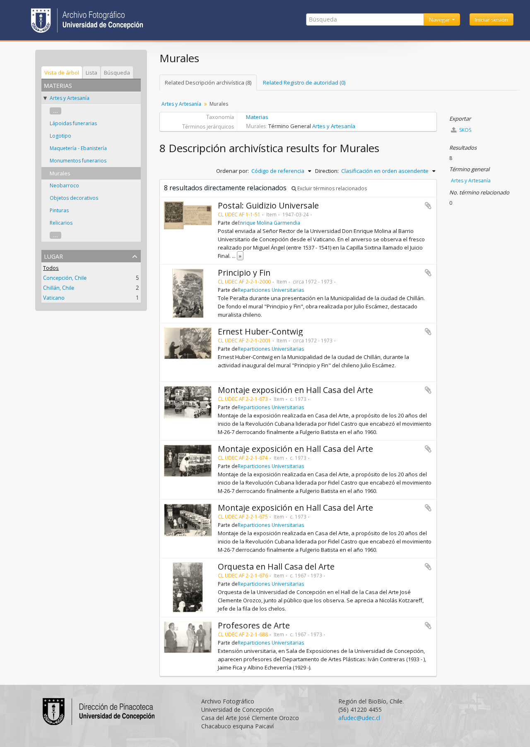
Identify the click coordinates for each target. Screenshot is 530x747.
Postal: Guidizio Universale (268, 205)
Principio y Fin (244, 272)
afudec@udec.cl (359, 718)
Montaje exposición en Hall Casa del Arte (295, 389)
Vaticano (54, 297)
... (55, 110)
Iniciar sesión (491, 19)
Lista (91, 72)
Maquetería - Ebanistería (78, 148)
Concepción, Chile (65, 277)
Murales (60, 173)
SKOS (464, 129)
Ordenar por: (232, 171)
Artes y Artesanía (69, 98)
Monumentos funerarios (78, 160)
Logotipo (60, 135)
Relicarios (61, 222)
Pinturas (59, 210)
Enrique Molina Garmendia (269, 222)
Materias (257, 117)
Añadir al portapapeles (428, 205)
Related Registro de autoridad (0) (304, 82)
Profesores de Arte (254, 625)
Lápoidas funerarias (73, 123)
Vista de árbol (61, 72)
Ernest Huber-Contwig (260, 331)
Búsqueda (117, 72)
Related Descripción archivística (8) (208, 82)
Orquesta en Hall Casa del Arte (276, 566)
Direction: (327, 171)
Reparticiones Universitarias (271, 289)
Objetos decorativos (74, 197)
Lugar (53, 255)
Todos (51, 268)
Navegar (440, 19)
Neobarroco (64, 185)
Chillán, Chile (58, 287)
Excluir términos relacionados (331, 188)
